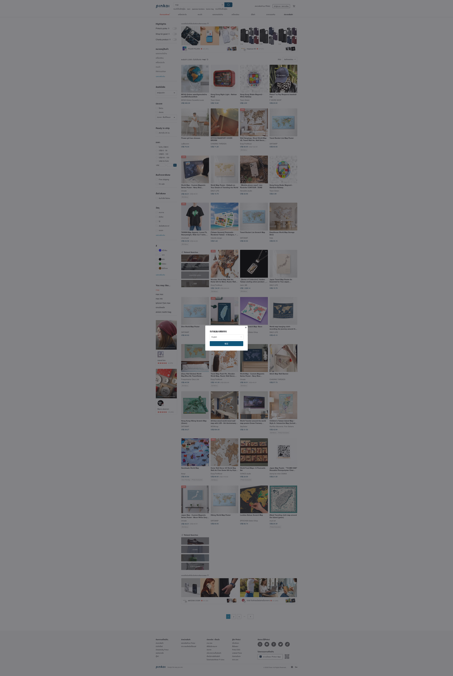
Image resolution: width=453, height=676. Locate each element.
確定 (226, 343)
